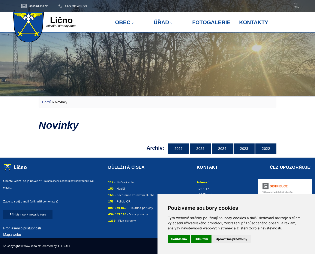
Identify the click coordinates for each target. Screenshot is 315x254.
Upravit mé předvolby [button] (231, 239)
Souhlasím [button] (179, 239)
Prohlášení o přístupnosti (22, 228)
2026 (178, 149)
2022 (266, 149)
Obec (122, 22)
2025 (200, 149)
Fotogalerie (211, 22)
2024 (222, 149)
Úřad (161, 22)
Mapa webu (12, 234)
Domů (46, 102)
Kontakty (253, 22)
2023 (244, 149)
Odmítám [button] (201, 239)
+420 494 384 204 (76, 5)
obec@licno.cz (38, 5)
